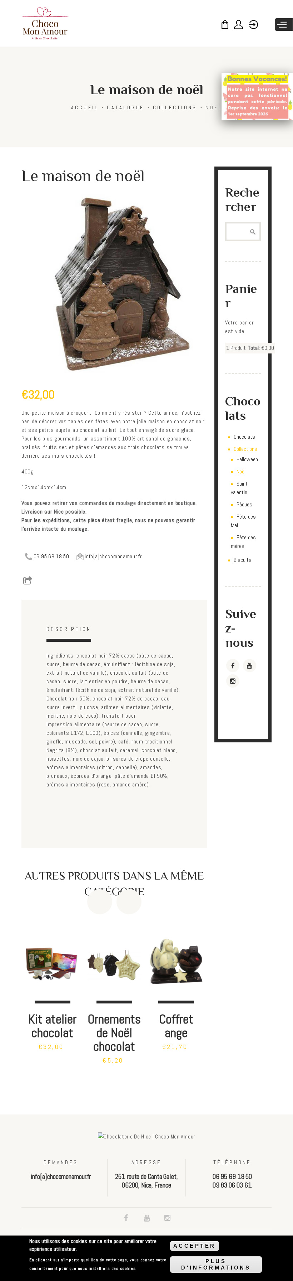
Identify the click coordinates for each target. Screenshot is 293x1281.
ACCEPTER (194, 1246)
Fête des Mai (243, 521)
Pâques (244, 504)
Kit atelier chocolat (52, 1026)
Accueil (85, 107)
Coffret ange (176, 1026)
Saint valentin (239, 488)
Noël (213, 107)
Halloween (247, 459)
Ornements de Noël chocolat (114, 1032)
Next (128, 901)
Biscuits (243, 560)
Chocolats (244, 436)
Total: (254, 348)
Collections (175, 107)
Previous (99, 901)
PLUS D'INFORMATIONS (215, 1264)
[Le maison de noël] (114, 285)
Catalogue (125, 107)
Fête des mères (243, 542)
